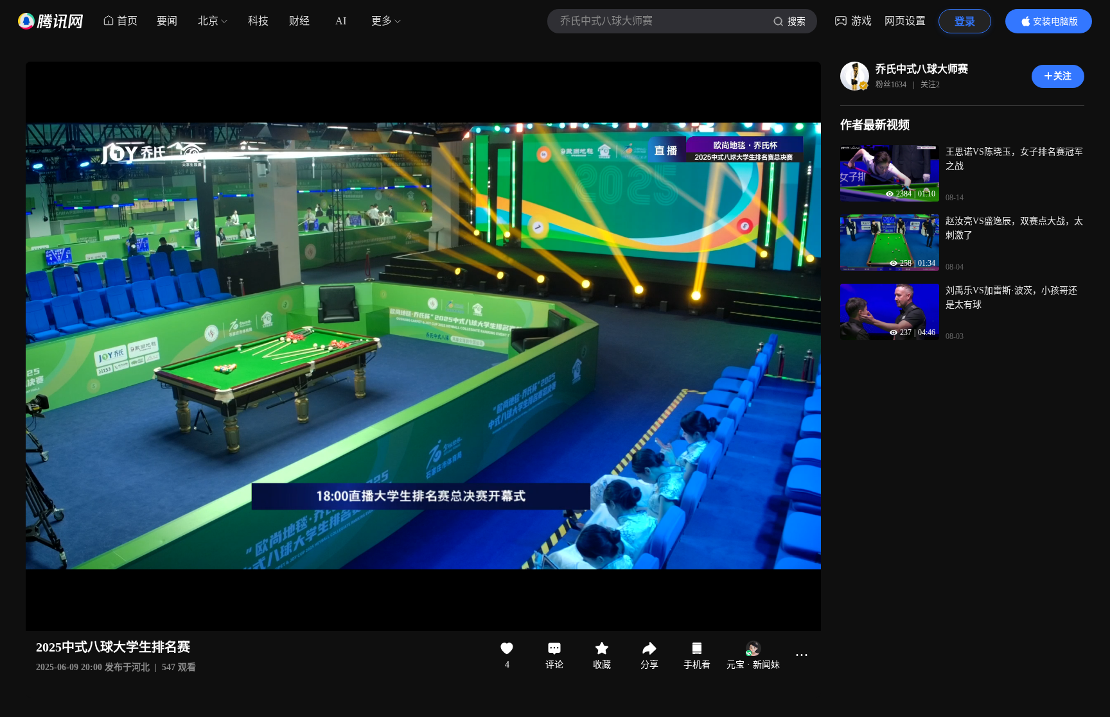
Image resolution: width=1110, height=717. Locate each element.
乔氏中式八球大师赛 (922, 69)
